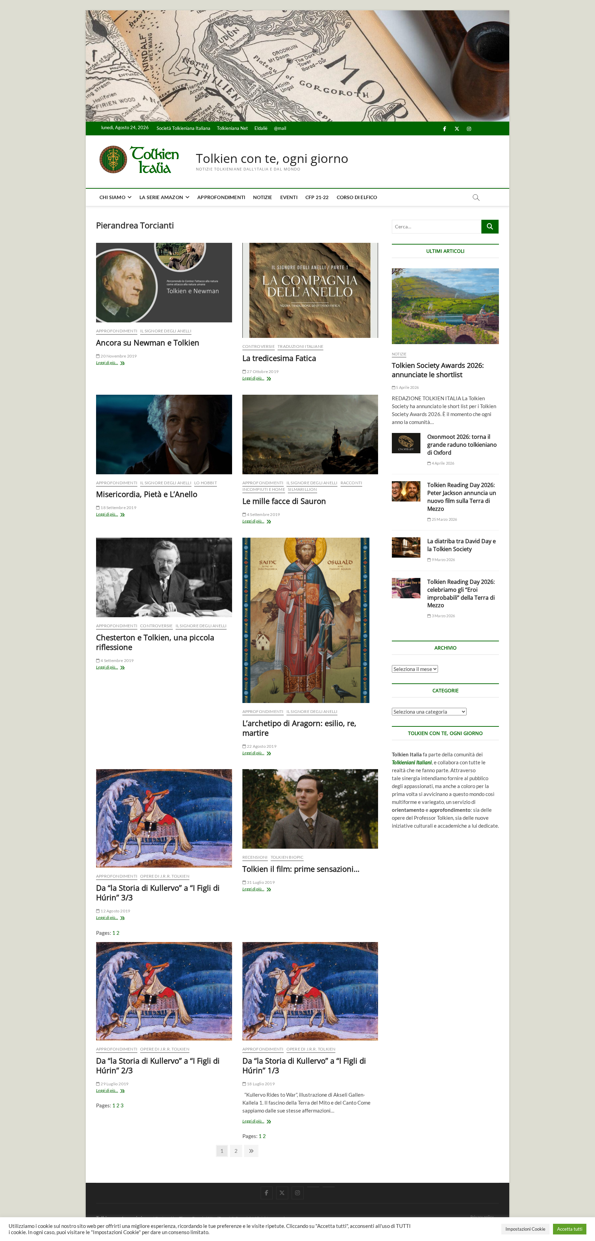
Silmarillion (302, 489)
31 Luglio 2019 (260, 882)
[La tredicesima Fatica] (310, 290)
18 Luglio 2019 (260, 1083)
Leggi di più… (114, 363)
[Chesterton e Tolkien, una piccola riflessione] (164, 577)
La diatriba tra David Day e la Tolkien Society (461, 545)
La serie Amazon (161, 197)
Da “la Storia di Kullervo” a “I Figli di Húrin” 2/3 (158, 1065)
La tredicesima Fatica (279, 358)
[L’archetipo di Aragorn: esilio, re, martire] (310, 620)
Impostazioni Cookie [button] (525, 1229)
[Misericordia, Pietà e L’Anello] (164, 434)
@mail (280, 128)
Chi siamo (112, 197)
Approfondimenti (221, 197)
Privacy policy (482, 1216)
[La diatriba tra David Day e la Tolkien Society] (406, 547)
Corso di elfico (357, 197)
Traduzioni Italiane (300, 346)
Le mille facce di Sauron (284, 501)
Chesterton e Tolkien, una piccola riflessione (155, 642)
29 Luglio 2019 (114, 1083)
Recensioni (255, 857)
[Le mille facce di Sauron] (310, 434)
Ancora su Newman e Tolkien (147, 342)
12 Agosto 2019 (115, 910)
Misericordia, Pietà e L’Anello (146, 494)
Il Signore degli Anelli (165, 330)
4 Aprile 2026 (442, 463)
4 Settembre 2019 (263, 514)
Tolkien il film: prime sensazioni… (300, 868)
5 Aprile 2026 (407, 387)
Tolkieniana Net (232, 128)
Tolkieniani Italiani (412, 762)
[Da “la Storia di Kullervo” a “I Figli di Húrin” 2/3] (164, 991)
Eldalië (261, 128)
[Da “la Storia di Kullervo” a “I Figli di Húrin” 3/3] (164, 818)
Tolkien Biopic (287, 857)
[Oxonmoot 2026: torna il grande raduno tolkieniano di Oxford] (406, 443)
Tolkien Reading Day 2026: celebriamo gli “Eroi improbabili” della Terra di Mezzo (461, 593)
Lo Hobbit (205, 482)
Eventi (289, 197)
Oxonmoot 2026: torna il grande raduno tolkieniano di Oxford (462, 444)
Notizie (262, 197)
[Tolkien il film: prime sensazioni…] (310, 809)
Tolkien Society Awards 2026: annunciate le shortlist (438, 370)
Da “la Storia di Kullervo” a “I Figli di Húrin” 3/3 (158, 892)
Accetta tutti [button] (569, 1229)
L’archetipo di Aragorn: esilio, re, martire (299, 728)
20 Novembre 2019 (118, 356)
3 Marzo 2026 (443, 615)
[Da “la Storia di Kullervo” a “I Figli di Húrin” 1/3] (310, 991)
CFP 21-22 (317, 197)
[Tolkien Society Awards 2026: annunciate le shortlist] (445, 306)
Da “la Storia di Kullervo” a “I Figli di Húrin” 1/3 (304, 1065)
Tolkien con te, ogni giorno (272, 158)
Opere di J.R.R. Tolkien (164, 876)
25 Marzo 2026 (444, 519)
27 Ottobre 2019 (262, 371)
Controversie (258, 346)
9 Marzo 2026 (443, 559)
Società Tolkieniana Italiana (183, 128)
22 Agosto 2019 (261, 746)
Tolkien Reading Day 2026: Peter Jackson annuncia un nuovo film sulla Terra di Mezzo (461, 497)
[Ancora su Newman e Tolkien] (164, 282)
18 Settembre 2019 (118, 507)
